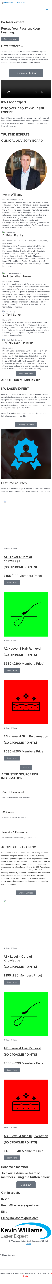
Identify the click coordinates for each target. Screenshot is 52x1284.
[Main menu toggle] (47, 9)
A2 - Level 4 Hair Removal (22, 648)
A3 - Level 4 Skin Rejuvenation (26, 736)
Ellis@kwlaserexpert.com (19, 1218)
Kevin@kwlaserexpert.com (21, 1205)
